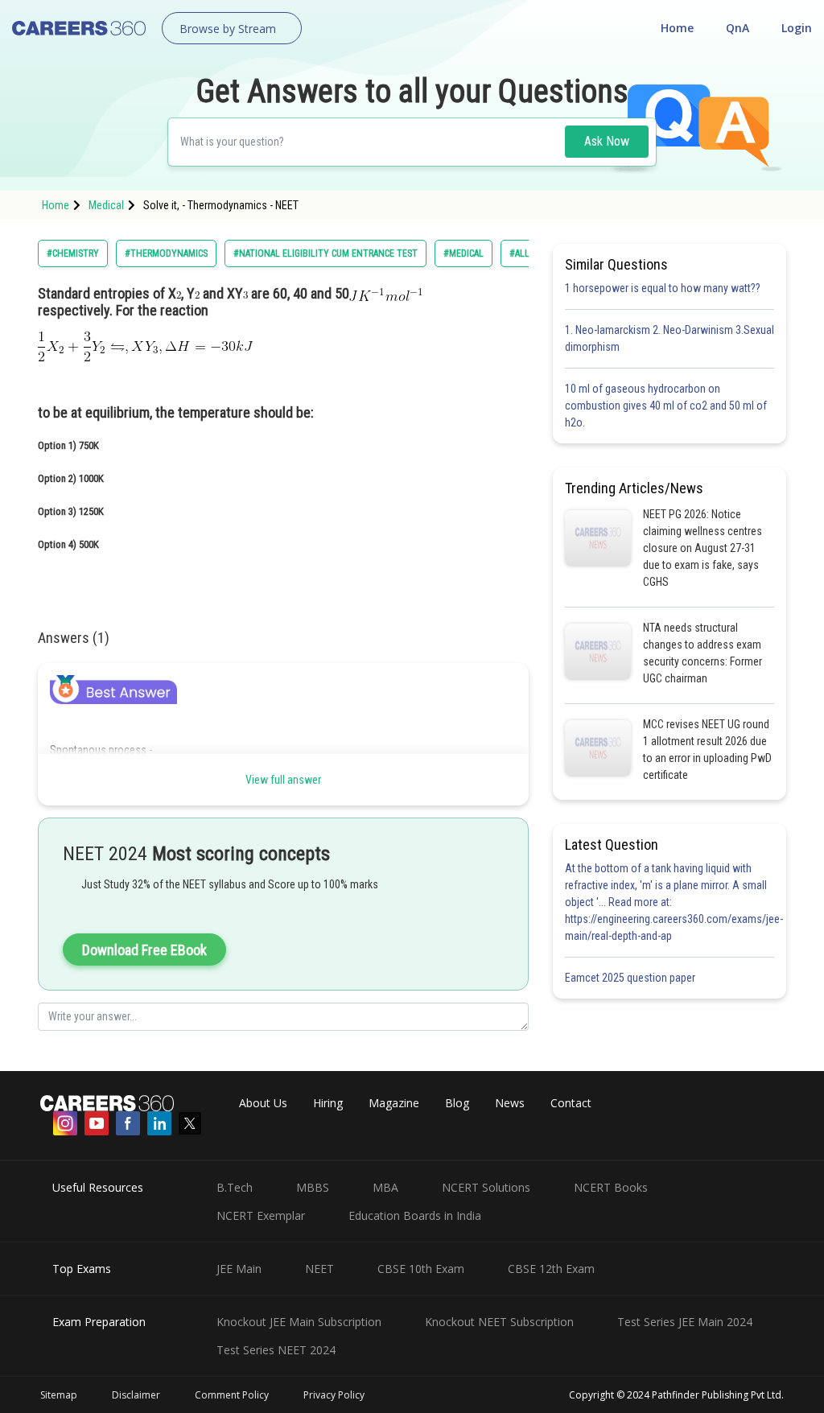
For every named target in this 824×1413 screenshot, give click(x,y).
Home (677, 27)
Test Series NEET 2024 (276, 1349)
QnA (737, 27)
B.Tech (234, 1187)
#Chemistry (73, 253)
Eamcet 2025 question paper (631, 977)
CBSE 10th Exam (420, 1268)
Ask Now (606, 141)
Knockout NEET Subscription (499, 1321)
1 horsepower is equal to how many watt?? (662, 288)
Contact (570, 1102)
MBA (385, 1187)
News (510, 1102)
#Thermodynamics (166, 253)
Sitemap (58, 1395)
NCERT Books (611, 1187)
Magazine (394, 1102)
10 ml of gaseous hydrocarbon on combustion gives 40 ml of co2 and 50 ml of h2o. (666, 405)
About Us (263, 1102)
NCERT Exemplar (260, 1215)
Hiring (328, 1102)
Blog (457, 1102)
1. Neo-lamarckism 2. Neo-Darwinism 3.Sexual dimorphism (669, 338)
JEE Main (239, 1268)
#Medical (463, 253)
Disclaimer (136, 1395)
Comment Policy (232, 1395)
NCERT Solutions (486, 1187)
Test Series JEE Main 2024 (684, 1321)
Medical (106, 205)
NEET (319, 1268)
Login (796, 27)
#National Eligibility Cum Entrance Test (325, 253)
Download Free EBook (144, 949)
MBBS (312, 1187)
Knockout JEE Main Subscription (298, 1321)
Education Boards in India (414, 1215)
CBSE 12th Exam (551, 1268)
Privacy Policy (334, 1395)
